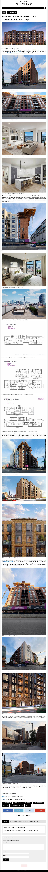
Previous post (21, 815)
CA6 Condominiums (27, 802)
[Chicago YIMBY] (24, 3)
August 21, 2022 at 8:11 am (16, 827)
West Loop (18, 51)
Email (4, 855)
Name (4, 851)
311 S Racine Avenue (12, 52)
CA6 (34, 50)
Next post (28, 815)
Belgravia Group (17, 802)
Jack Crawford (5, 48)
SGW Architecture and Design (17, 805)
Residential (5, 805)
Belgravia (37, 50)
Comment (5, 842)
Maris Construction (38, 802)
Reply (24, 827)
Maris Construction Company (11, 786)
